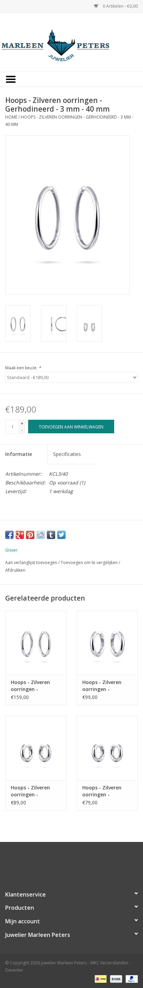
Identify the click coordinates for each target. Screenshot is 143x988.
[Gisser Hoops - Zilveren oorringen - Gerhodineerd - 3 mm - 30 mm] (35, 643)
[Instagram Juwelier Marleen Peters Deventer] (77, 863)
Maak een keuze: (23, 368)
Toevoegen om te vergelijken (90, 562)
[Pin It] (30, 535)
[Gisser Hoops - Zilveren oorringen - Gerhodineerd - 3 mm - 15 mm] (35, 748)
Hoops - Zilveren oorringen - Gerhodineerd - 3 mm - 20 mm (102, 686)
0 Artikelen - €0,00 (120, 6)
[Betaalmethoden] (100, 978)
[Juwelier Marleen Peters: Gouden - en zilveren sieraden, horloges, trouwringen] (71, 41)
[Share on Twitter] (61, 535)
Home (11, 117)
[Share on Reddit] (40, 535)
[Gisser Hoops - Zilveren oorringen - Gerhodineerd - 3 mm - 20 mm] (107, 643)
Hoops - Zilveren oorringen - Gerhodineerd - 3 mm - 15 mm (31, 791)
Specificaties (67, 454)
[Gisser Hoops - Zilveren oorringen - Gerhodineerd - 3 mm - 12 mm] (107, 748)
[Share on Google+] (20, 535)
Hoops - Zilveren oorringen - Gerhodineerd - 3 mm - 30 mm (31, 686)
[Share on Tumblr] (51, 535)
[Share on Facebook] (9, 535)
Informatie (18, 454)
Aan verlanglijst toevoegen (31, 562)
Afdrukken (15, 570)
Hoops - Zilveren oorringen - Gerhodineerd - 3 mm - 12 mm (102, 791)
